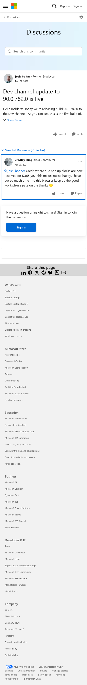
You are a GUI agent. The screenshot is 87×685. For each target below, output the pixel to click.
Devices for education (15, 424)
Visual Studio (11, 591)
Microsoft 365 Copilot (15, 521)
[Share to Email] (64, 272)
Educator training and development (22, 450)
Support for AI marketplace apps (20, 565)
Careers (9, 609)
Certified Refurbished (15, 387)
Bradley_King (23, 160)
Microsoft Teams (13, 514)
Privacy (43, 670)
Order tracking (12, 380)
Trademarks (27, 674)
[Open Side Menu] (5, 6)
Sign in (21, 227)
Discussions (13, 17)
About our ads (12, 678)
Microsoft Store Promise (17, 393)
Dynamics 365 (12, 495)
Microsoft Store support (16, 367)
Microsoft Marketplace (16, 578)
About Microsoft (13, 616)
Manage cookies (60, 670)
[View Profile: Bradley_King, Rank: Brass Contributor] (8, 162)
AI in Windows (12, 323)
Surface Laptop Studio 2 (16, 303)
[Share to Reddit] (43, 272)
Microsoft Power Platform (17, 508)
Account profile (12, 354)
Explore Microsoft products (18, 329)
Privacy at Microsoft (14, 629)
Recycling (60, 674)
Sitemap (9, 670)
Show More (14, 120)
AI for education (12, 463)
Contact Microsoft (26, 670)
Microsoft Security (14, 488)
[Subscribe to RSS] (57, 272)
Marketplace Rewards (15, 584)
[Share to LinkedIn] (23, 272)
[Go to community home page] (14, 6)
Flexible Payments (13, 399)
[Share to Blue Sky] (50, 272)
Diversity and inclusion (16, 642)
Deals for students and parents (20, 457)
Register (65, 6)
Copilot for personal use (16, 316)
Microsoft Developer (15, 552)
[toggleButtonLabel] (81, 17)
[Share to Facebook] (30, 272)
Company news (12, 622)
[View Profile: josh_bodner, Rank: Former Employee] (8, 78)
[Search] (54, 6)
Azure (8, 546)
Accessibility (11, 648)
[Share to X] (37, 272)
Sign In (77, 6)
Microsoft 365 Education (17, 437)
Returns (9, 374)
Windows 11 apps (13, 336)
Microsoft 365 (11, 501)
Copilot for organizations (17, 310)
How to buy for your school (18, 444)
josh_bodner (23, 76)
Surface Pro (10, 290)
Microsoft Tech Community (18, 571)
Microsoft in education (16, 418)
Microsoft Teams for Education (19, 431)
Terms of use (11, 674)
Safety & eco (44, 674)
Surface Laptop (12, 297)
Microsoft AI (11, 482)
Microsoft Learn (12, 558)
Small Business (12, 527)
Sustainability (11, 655)
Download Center (13, 361)
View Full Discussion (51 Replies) (25, 150)
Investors (9, 635)
